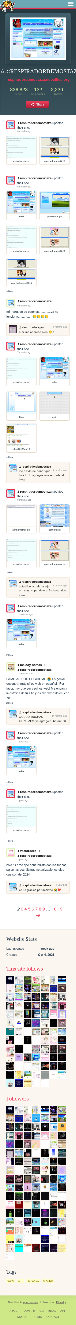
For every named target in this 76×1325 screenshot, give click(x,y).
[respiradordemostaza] (10, 124)
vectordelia (28, 850)
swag (10, 1280)
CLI (41, 1311)
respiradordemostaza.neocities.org (38, 79)
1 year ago (22, 741)
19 (60, 908)
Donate (29, 1311)
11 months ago (25, 614)
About (14, 1311)
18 (54, 908)
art (20, 1280)
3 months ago (24, 131)
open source (30, 1302)
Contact (52, 1317)
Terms (37, 1317)
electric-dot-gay (33, 327)
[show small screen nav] (70, 4)
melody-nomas (31, 664)
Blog (52, 1311)
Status (22, 1317)
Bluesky (61, 1302)
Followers (17, 1099)
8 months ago (24, 499)
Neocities (13, 1302)
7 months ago (24, 352)
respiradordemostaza (36, 122)
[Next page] (38, 915)
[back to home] (7, 6)
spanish (48, 1280)
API (62, 1311)
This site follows (24, 969)
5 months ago (24, 186)
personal (33, 1280)
